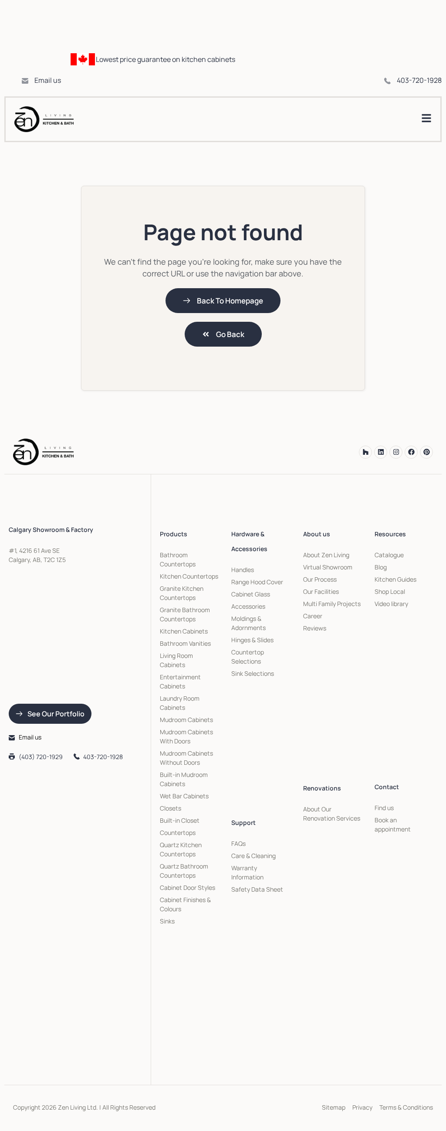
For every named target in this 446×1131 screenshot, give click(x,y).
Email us (47, 80)
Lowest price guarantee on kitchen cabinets (165, 59)
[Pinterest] (426, 452)
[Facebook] (411, 452)
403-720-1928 (419, 80)
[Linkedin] (380, 452)
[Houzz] (365, 452)
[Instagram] (395, 452)
